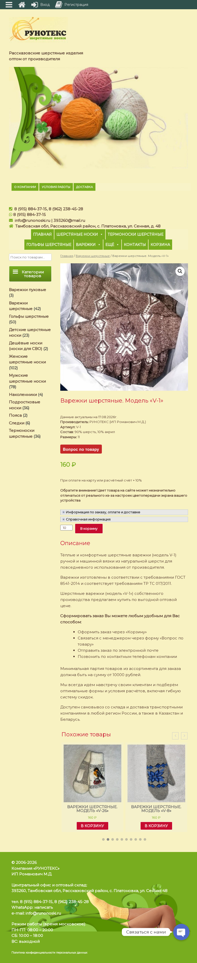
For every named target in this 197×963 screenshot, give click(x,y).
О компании (25, 187)
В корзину (88, 528)
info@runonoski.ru (32, 220)
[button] (103, 839)
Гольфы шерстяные (48, 244)
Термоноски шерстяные (135, 234)
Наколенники (23, 394)
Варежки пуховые (27, 289)
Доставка (84, 187)
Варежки (86, 244)
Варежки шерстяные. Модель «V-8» (156, 808)
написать (43, 907)
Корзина (160, 244)
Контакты (135, 244)
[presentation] (175, 736)
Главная (42, 234)
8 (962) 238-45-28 (66, 208)
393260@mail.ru (69, 220)
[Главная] (22, 4)
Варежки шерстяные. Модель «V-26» (92, 808)
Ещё (109, 244)
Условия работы (56, 187)
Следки (16, 422)
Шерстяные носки (77, 234)
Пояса (15, 415)
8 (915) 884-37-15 (30, 208)
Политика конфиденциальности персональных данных (49, 952)
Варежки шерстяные (93, 256)
